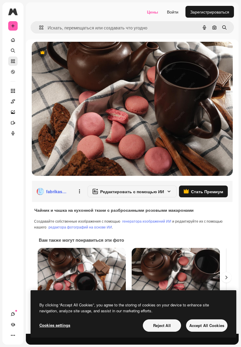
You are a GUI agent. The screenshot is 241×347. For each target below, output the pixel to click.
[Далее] (226, 277)
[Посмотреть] (13, 71)
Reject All (162, 325)
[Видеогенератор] (13, 122)
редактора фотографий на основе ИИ (80, 226)
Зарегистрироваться (209, 12)
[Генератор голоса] (13, 133)
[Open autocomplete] (39, 27)
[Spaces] (13, 101)
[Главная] (13, 40)
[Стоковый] (13, 61)
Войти (172, 12)
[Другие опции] (79, 191)
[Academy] (13, 324)
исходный (71, 53)
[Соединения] (13, 314)
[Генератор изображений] (13, 112)
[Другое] (13, 335)
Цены (152, 12)
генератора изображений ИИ (146, 220)
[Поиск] (13, 50)
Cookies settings (54, 325)
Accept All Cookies (206, 325)
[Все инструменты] (13, 91)
